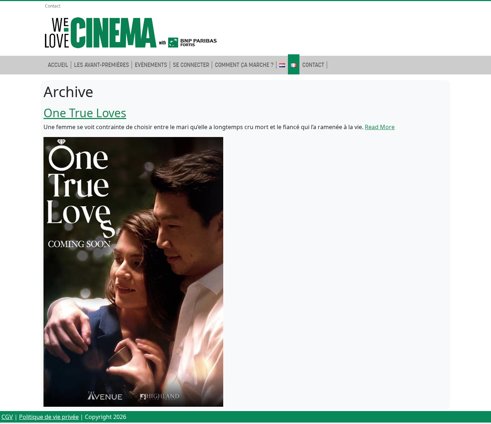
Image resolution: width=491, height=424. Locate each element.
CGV (7, 417)
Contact (52, 6)
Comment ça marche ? (244, 65)
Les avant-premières (101, 65)
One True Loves (84, 112)
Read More (380, 127)
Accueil (58, 65)
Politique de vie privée (49, 417)
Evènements (151, 65)
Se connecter (191, 65)
